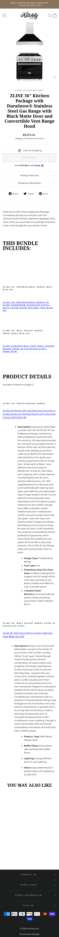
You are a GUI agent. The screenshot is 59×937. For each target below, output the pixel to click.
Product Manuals (29, 175)
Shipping (19, 138)
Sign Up (28, 905)
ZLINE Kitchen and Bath (29, 90)
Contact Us (29, 875)
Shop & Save (28, 885)
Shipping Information (29, 183)
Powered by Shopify (29, 934)
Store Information (28, 895)
